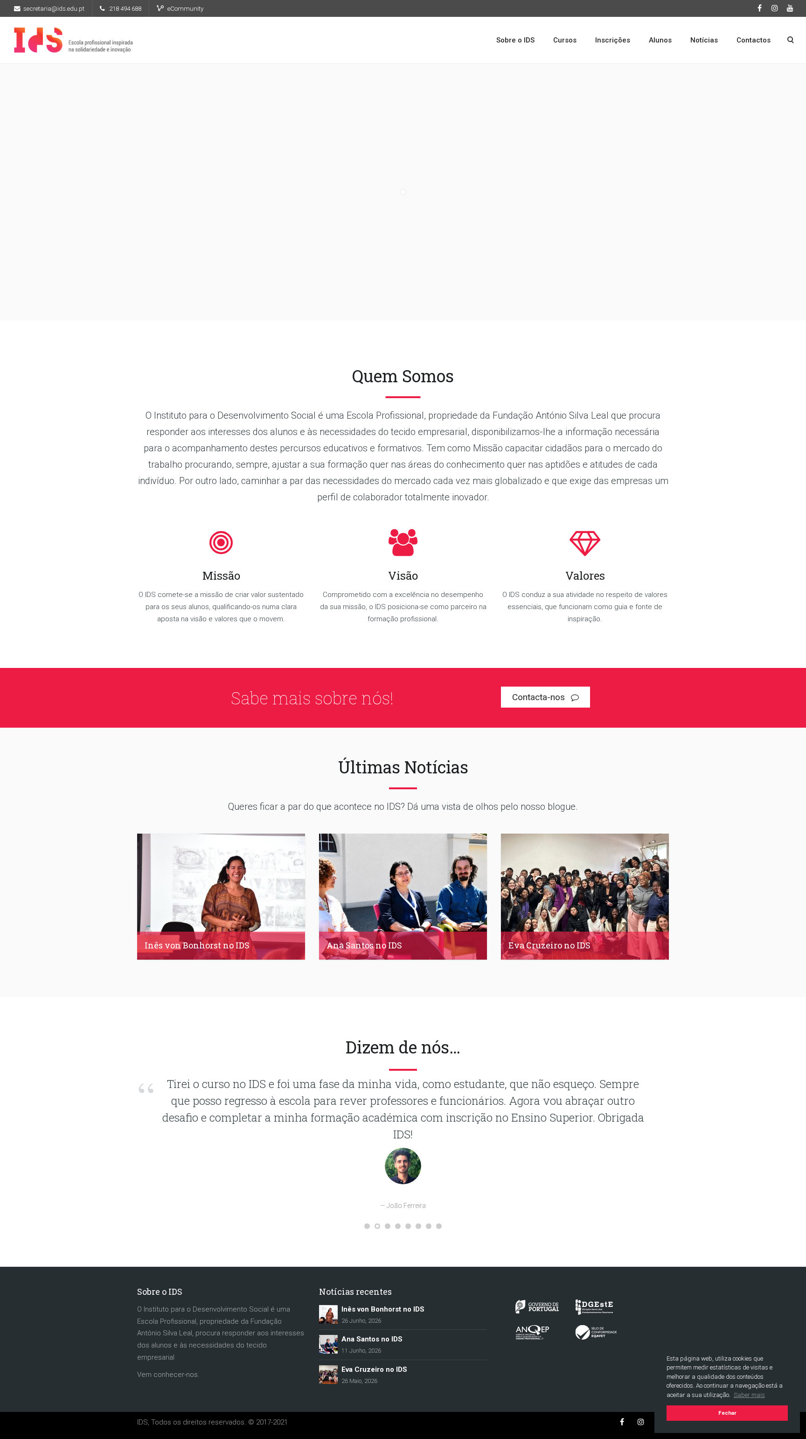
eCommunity (185, 8)
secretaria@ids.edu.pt (53, 8)
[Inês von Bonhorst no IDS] (328, 1347)
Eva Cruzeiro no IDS (374, 1403)
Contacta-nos (539, 697)
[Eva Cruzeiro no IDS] (328, 1408)
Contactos (754, 40)
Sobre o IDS (515, 40)
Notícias (704, 40)
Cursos (565, 40)
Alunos (660, 40)
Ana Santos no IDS (372, 1373)
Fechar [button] (727, 1413)
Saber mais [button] (749, 1394)
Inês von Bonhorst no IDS (382, 1343)
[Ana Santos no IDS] (328, 1377)
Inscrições (612, 40)
